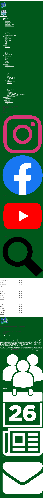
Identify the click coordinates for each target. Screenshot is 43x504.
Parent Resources (7, 80)
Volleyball (2, 312)
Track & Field (2, 310)
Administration (7, 23)
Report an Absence (8, 98)
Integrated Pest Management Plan (12, 95)
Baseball (1, 282)
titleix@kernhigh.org (15, 349)
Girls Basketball (3, 297)
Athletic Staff (7, 52)
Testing (6, 44)
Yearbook (6, 61)
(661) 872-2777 (22, 326)
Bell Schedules (9, 73)
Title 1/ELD (9, 86)
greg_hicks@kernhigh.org (18, 350)
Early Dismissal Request (9, 99)
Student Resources (8, 72)
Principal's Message (8, 22)
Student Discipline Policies (11, 84)
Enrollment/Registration (11, 85)
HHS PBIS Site (7, 30)
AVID (6, 39)
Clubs (6, 59)
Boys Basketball (3, 284)
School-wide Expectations (9, 33)
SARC (6, 28)
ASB (5, 57)
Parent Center (9, 82)
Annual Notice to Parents (11, 81)
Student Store (7, 62)
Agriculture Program (8, 38)
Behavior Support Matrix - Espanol (10, 35)
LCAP (8, 91)
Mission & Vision (7, 21)
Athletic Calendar (7, 47)
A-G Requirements (8, 67)
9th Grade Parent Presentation (9, 66)
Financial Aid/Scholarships (9, 69)
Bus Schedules (9, 75)
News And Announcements (9, 26)
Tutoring (6, 42)
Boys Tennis (2, 289)
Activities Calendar (8, 56)
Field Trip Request (8, 103)
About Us (6, 20)
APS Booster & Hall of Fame (11, 89)
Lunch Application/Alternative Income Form (14, 87)
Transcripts (8, 90)
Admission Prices (7, 51)
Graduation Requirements (9, 70)
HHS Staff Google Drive (9, 102)
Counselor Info (7, 65)
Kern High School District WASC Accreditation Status (16, 94)
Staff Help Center (7, 101)
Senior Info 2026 (7, 58)
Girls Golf (2, 299)
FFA (5, 60)
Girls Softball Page (3, 302)
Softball (1, 306)
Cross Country (2, 293)
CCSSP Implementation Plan (11, 96)
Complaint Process (10, 92)
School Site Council (8, 25)
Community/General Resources (10, 88)
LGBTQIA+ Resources (11, 78)
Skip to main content (3, 1)
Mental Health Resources (11, 77)
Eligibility (6, 50)
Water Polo (2, 314)
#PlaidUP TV (7, 32)
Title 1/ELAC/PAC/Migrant (9, 24)
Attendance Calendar (10, 74)
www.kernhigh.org (17, 351)
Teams (6, 48)
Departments (7, 37)
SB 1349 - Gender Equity (9, 53)
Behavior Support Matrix (9, 34)
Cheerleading (2, 291)
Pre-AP (6, 43)
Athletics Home (7, 46)
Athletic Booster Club (8, 54)
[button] (4, 19)
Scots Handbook (9, 83)
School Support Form (8, 31)
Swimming (2, 308)
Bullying (8, 79)
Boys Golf (2, 286)
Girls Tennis (2, 304)
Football (1, 295)
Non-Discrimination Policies (11, 93)
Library (6, 41)
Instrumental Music (8, 40)
